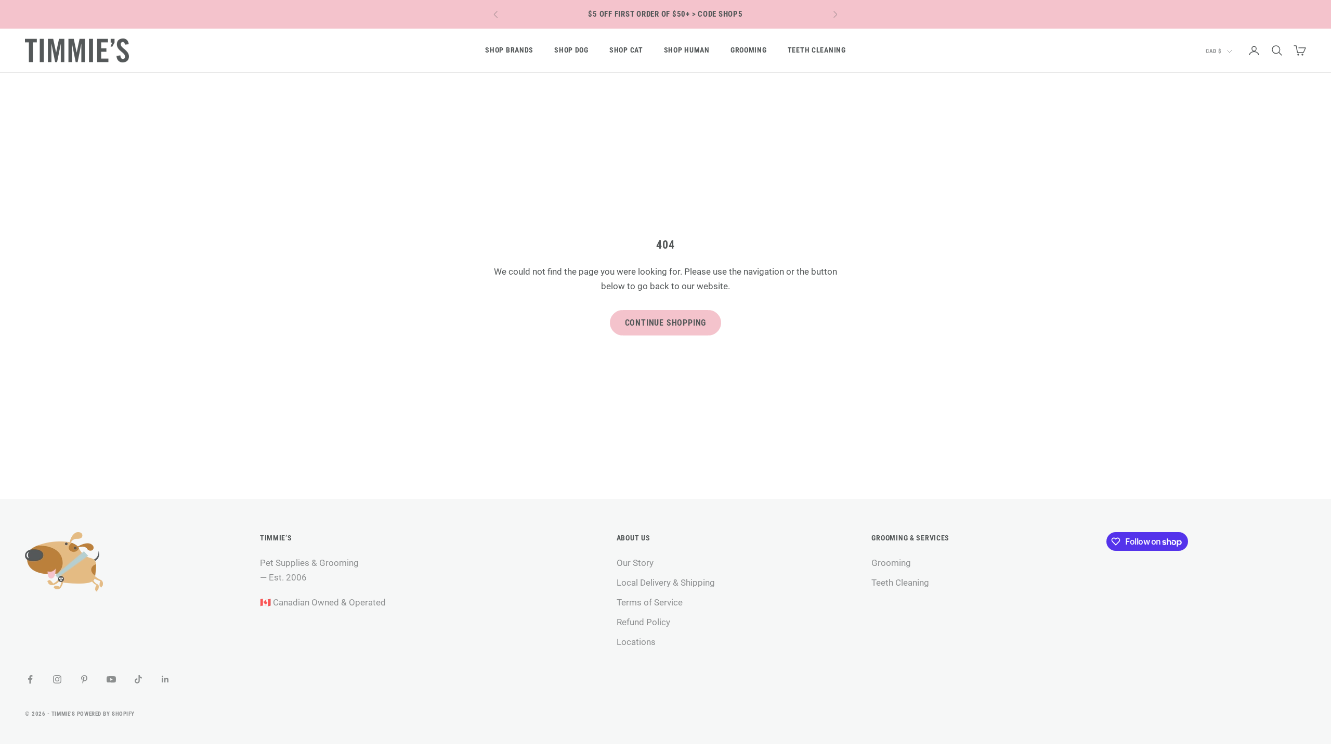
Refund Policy (643, 622)
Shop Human (687, 50)
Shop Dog (571, 50)
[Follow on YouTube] (111, 679)
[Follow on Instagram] (57, 679)
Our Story (635, 563)
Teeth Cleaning (817, 50)
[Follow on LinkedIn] (165, 679)
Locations (636, 642)
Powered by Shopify (106, 714)
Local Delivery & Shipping (666, 582)
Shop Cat (626, 50)
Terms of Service (650, 602)
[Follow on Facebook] (30, 679)
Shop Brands (509, 50)
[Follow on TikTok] (138, 679)
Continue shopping (666, 323)
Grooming (748, 50)
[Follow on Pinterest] (84, 679)
